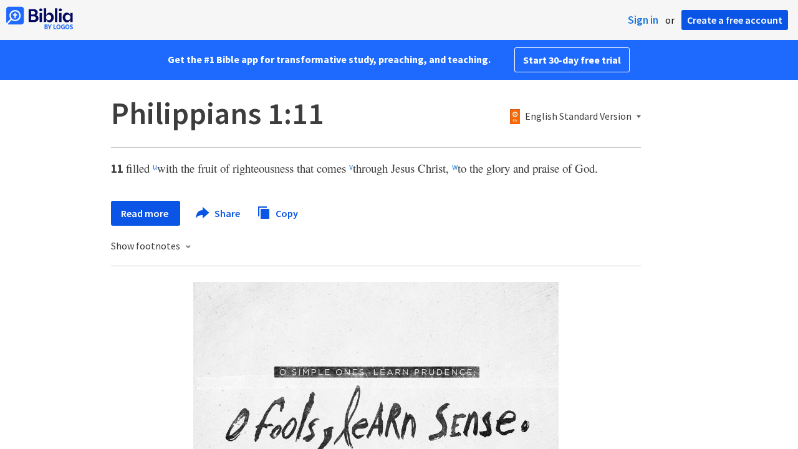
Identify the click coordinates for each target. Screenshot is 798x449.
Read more (145, 213)
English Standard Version (578, 116)
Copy (286, 212)
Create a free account (734, 20)
